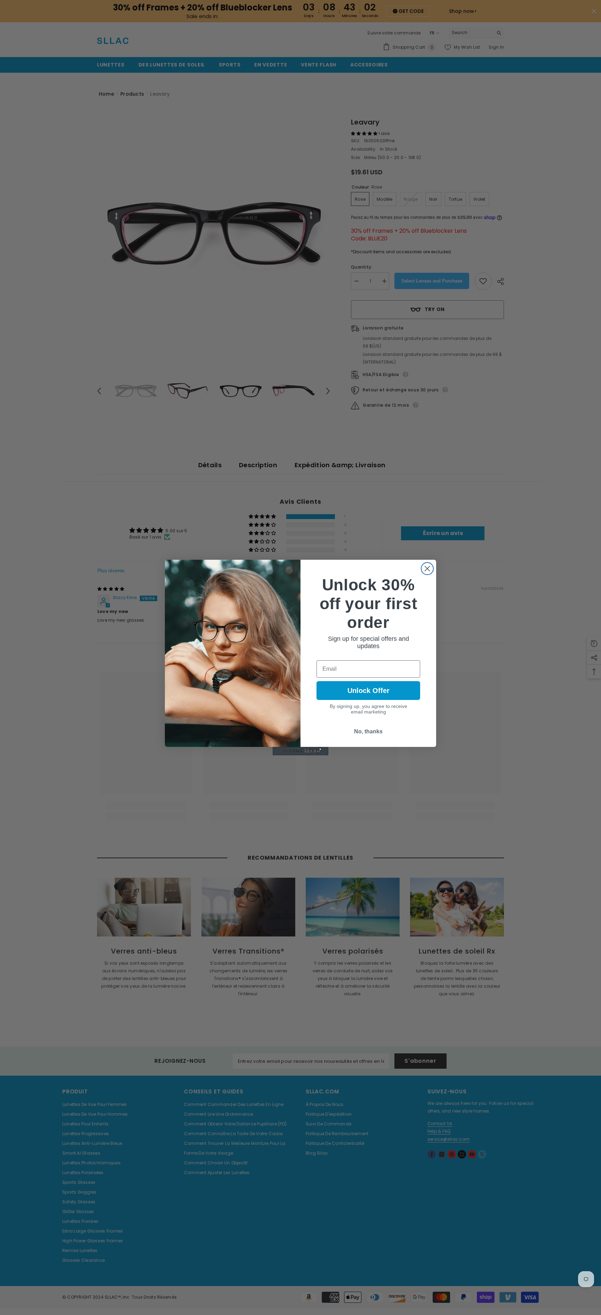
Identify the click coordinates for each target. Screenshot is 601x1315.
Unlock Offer (368, 690)
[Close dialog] (427, 569)
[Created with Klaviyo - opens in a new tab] (300, 751)
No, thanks (368, 731)
